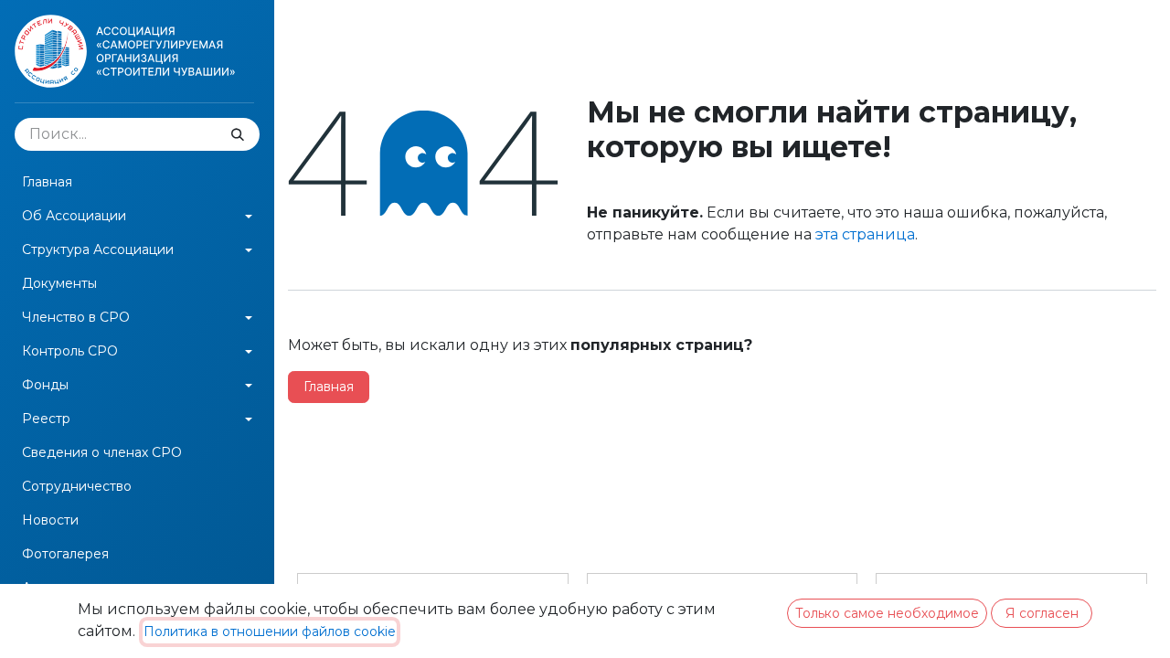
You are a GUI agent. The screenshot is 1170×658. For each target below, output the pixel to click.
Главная (328, 386)
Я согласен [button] (1042, 613)
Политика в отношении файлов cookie (270, 631)
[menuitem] (137, 182)
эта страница (865, 234)
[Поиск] (238, 134)
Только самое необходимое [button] (887, 613)
